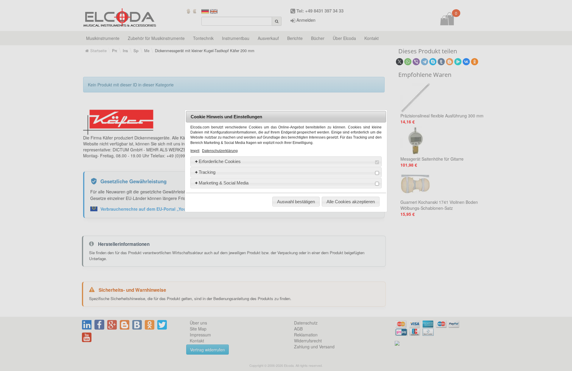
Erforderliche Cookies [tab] (220, 161)
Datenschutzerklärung (220, 151)
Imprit (194, 151)
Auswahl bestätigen (296, 201)
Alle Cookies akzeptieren (351, 201)
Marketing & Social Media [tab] (223, 182)
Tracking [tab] (207, 172)
